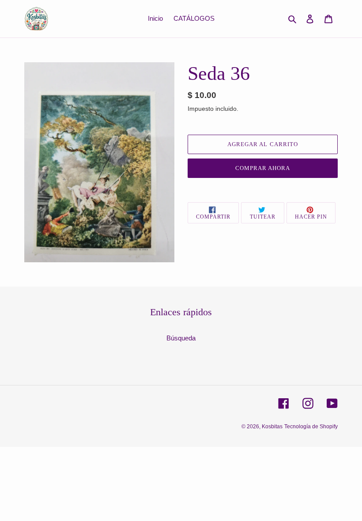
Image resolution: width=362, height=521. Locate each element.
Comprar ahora (262, 168)
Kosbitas (272, 426)
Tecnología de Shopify (311, 426)
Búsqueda (181, 338)
